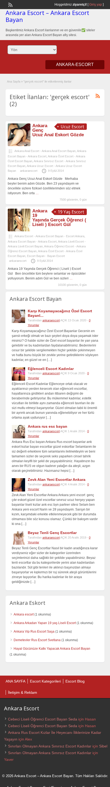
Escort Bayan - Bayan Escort (46, 256)
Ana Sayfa (13, 81)
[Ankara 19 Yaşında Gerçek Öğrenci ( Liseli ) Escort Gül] (19, 230)
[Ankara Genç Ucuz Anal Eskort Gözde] (19, 145)
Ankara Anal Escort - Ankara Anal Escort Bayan (45, 151)
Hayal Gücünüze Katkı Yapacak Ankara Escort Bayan (52, 648)
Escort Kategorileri (45, 681)
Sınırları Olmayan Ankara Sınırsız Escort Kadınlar (49, 746)
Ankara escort (24, 614)
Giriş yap (95, 4)
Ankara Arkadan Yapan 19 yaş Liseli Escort (45, 623)
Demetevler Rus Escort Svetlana (37, 640)
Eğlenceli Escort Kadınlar (51, 369)
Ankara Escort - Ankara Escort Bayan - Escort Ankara (49, 236)
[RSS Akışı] (10, 4)
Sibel (103, 746)
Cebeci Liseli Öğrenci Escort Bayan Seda (42, 719)
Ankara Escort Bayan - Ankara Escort (32, 241)
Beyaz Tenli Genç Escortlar (52, 533)
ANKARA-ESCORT (75, 64)
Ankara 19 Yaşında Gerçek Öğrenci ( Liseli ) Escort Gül (59, 217)
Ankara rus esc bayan (47, 426)
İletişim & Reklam (22, 692)
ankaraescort (28, 170)
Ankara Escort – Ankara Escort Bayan (47, 16)
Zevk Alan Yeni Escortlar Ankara (56, 479)
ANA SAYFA (15, 681)
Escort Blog (75, 681)
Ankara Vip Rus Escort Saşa (34, 631)
